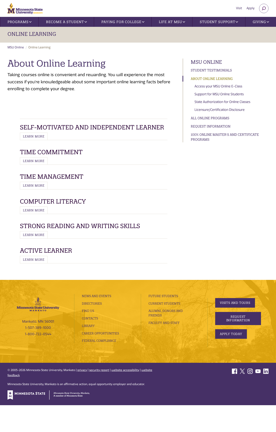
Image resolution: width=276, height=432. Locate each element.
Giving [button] (259, 22)
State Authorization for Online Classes (222, 102)
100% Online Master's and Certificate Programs (225, 137)
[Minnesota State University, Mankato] (38, 304)
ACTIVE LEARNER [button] (46, 250)
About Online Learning (212, 79)
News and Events (96, 296)
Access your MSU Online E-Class (218, 86)
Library (88, 326)
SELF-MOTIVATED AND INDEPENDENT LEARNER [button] (92, 127)
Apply (251, 8)
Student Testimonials (211, 70)
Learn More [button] (33, 136)
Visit (239, 8)
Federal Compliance (99, 341)
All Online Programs (210, 118)
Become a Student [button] (65, 22)
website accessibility (125, 370)
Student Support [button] (217, 22)
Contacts (90, 318)
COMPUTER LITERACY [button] (53, 201)
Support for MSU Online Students (219, 94)
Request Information (210, 126)
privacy (82, 370)
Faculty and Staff (164, 323)
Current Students (164, 303)
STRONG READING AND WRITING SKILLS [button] (80, 226)
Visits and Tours (235, 303)
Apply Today (231, 334)
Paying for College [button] (121, 22)
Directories (92, 303)
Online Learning (32, 34)
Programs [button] (18, 22)
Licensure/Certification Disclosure (220, 110)
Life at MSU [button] (170, 22)
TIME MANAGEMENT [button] (51, 176)
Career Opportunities (100, 333)
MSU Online (16, 47)
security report (99, 370)
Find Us (88, 311)
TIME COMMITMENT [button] (51, 152)
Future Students (163, 296)
